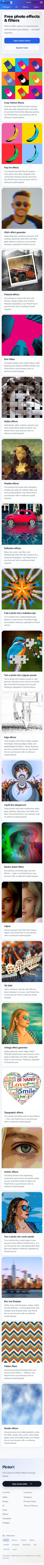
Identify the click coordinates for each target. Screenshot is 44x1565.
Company (28, 1497)
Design (5, 1501)
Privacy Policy (30, 1501)
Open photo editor (22, 40)
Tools (4, 1510)
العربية (15, 1549)
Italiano (32, 1540)
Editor (5, 1497)
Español (6, 1545)
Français (23, 1540)
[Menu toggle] (41, 2)
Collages (6, 1523)
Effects (5, 1514)
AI (3, 1505)
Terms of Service (31, 1505)
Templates (6, 1518)
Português (15, 1545)
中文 (35, 1545)
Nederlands (26, 1545)
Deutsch (14, 1540)
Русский (6, 1549)
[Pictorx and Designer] (6, 2)
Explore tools (22, 47)
